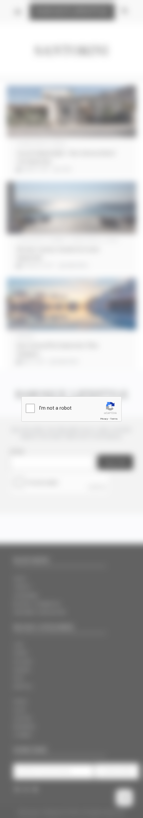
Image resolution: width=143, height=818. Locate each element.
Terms (113, 418)
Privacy (104, 418)
